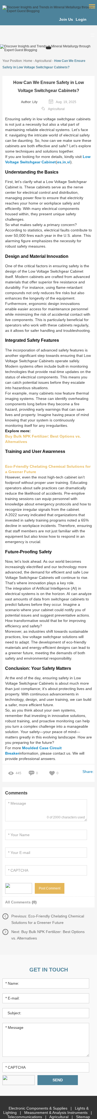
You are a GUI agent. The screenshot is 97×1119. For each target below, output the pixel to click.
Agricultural (43, 61)
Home (27, 61)
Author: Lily (29, 102)
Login (81, 19)
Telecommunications (25, 1117)
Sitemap (83, 1117)
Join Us (66, 19)
